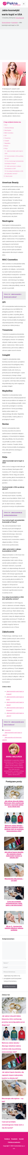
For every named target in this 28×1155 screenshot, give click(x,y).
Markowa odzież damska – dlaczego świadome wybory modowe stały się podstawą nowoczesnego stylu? (14, 828)
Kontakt (21, 1139)
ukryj (5, 125)
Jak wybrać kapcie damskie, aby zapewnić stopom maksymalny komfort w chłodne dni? (14, 854)
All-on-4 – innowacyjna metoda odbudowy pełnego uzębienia (14, 928)
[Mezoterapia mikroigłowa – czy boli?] (14, 1088)
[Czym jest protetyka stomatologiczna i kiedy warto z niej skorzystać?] (14, 1111)
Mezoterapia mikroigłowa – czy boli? (14, 879)
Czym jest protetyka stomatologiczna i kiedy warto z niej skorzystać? (14, 903)
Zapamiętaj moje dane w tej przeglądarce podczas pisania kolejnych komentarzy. (12, 978)
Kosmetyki (14, 22)
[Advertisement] (14, 44)
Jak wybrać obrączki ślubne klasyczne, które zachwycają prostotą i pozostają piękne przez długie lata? (14, 803)
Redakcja (7, 1139)
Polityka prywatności (14, 1142)
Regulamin (14, 1139)
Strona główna (6, 22)
